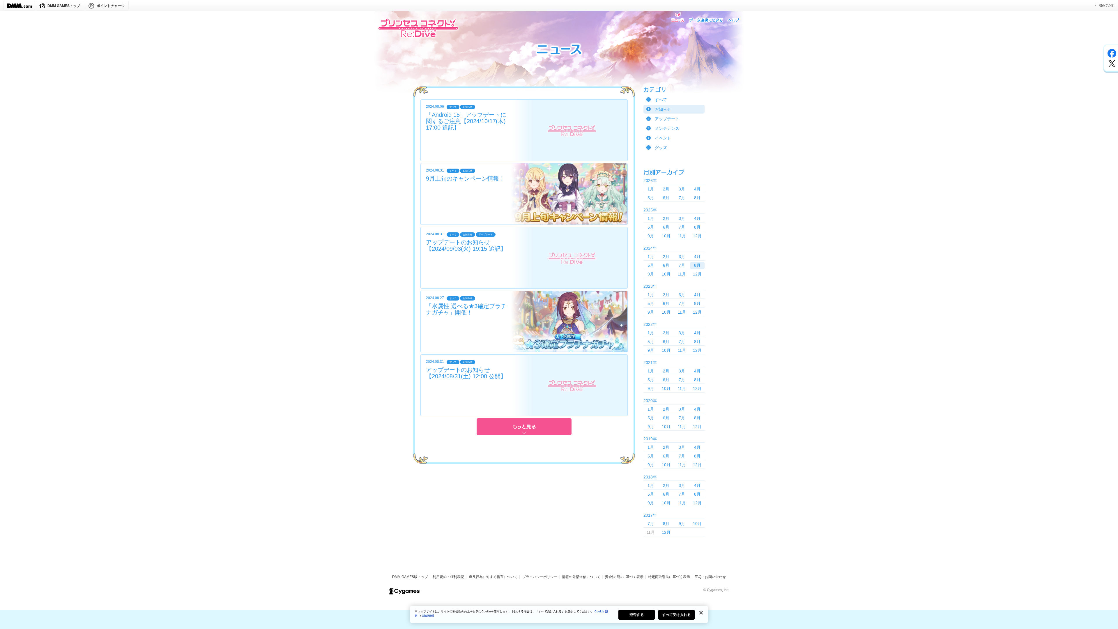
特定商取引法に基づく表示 (669, 577)
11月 (682, 236)
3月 (682, 189)
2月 (666, 189)
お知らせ (663, 109)
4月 (697, 189)
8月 (697, 197)
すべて (661, 99)
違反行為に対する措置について (493, 577)
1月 (651, 189)
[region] (559, 614)
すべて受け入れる (676, 615)
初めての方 (1106, 5)
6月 (666, 197)
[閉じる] (701, 612)
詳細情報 (428, 615)
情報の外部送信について (581, 577)
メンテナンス (667, 128)
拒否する (636, 615)
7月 (682, 197)
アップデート (667, 118)
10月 (666, 236)
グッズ (661, 147)
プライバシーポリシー (539, 577)
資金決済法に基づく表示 (624, 577)
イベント (663, 138)
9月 (651, 236)
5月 (651, 197)
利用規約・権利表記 (448, 577)
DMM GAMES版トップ (410, 577)
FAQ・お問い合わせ (710, 577)
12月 (697, 236)
